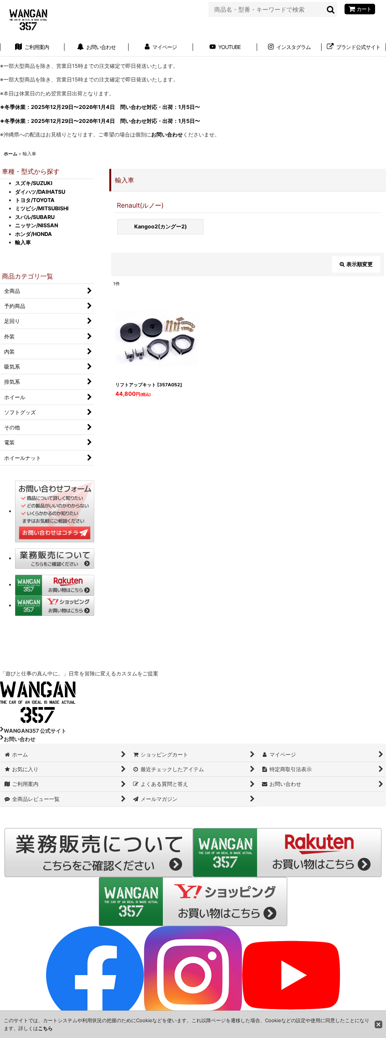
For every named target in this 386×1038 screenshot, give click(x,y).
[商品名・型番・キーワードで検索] (331, 9)
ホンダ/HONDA (33, 234)
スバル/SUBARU (35, 217)
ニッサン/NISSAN (36, 225)
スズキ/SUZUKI (33, 183)
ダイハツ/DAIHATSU (40, 191)
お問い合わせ (167, 134)
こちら (45, 1028)
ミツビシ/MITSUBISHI (42, 208)
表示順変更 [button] (359, 264)
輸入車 (23, 242)
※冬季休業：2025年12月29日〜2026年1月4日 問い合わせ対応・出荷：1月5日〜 (100, 107)
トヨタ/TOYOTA (35, 200)
